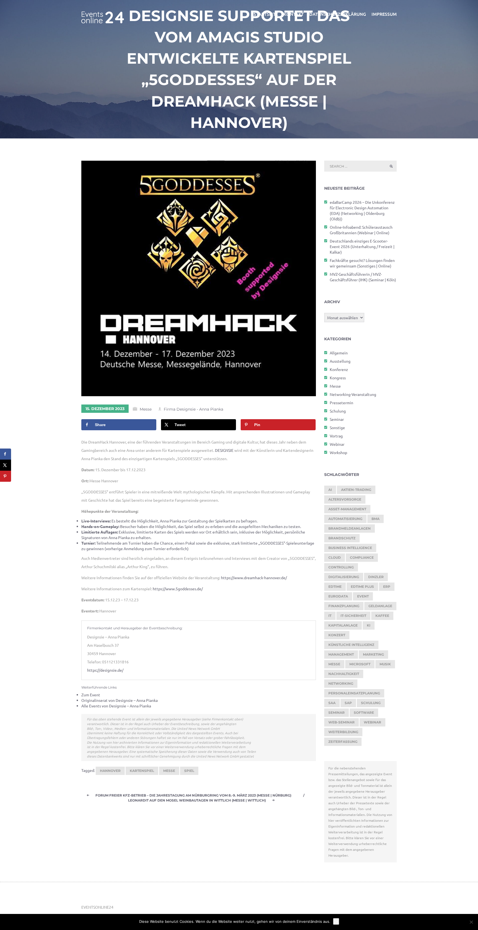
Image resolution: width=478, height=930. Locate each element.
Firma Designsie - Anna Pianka (193, 409)
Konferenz (339, 369)
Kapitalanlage (343, 625)
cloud (334, 557)
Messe (146, 409)
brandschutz (341, 538)
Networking (340, 683)
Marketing (373, 654)
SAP (348, 703)
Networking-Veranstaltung (353, 394)
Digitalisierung (343, 577)
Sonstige (337, 427)
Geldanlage (380, 606)
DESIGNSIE (224, 450)
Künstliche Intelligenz (351, 645)
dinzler (376, 577)
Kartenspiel (142, 771)
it (329, 616)
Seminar (337, 419)
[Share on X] (5, 465)
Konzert (336, 635)
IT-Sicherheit (353, 616)
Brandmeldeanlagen (349, 528)
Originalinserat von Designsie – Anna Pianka (119, 700)
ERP (386, 586)
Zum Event (90, 694)
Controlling (341, 567)
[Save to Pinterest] (5, 476)
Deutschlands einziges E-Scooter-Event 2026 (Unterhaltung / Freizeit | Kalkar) (362, 246)
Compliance (362, 557)
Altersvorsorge (344, 499)
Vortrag (336, 435)
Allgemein (339, 352)
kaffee (382, 616)
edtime (335, 586)
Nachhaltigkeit (343, 674)
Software (364, 712)
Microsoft (359, 664)
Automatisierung (345, 519)
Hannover (110, 771)
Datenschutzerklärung (337, 14)
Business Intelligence (350, 548)
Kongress (338, 377)
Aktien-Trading (356, 490)
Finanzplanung (343, 606)
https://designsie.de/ (105, 670)
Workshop (338, 452)
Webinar (337, 444)
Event (363, 596)
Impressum (384, 14)
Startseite (266, 14)
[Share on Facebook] (5, 454)
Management (341, 654)
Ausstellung (340, 361)
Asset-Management (347, 509)
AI (330, 490)
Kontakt (294, 14)
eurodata (338, 596)
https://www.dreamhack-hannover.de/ (254, 577)
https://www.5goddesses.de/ (178, 588)
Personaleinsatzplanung (354, 693)
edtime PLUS (362, 586)
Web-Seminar (341, 722)
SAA (332, 703)
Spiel (189, 771)
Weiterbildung (343, 732)
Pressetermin (341, 402)
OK (336, 921)
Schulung (338, 410)
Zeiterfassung (342, 742)
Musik (385, 664)
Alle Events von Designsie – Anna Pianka (116, 705)
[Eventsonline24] (102, 13)
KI (368, 625)
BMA (376, 519)
